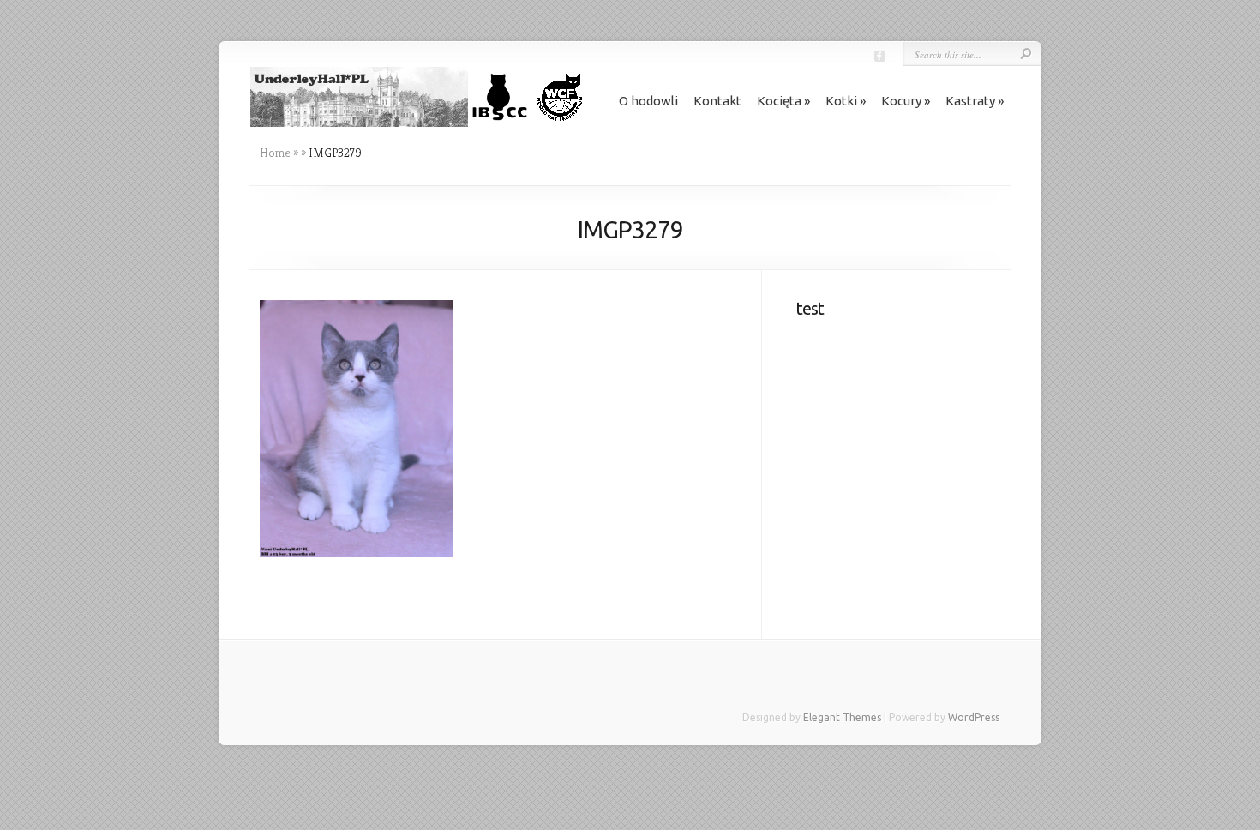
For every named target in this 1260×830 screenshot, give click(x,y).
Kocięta (779, 100)
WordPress (973, 717)
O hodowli (648, 100)
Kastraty (970, 100)
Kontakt (717, 100)
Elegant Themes (842, 717)
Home (275, 152)
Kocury (901, 100)
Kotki (841, 100)
